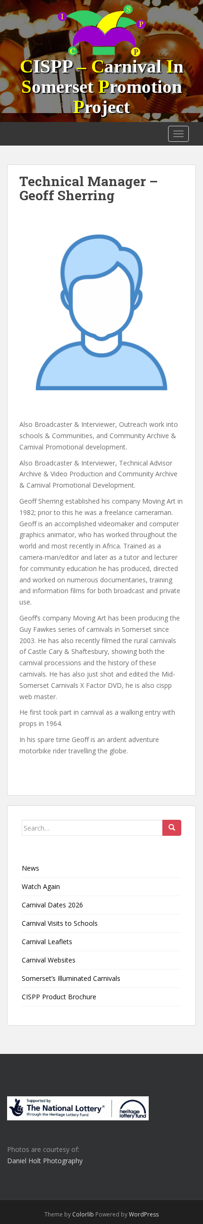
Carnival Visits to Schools (60, 923)
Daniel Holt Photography (45, 1160)
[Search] (171, 828)
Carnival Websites (49, 959)
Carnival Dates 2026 (52, 904)
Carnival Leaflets (47, 941)
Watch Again (41, 886)
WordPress (144, 1214)
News (30, 868)
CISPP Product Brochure (59, 996)
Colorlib (83, 1214)
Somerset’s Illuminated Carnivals (71, 978)
